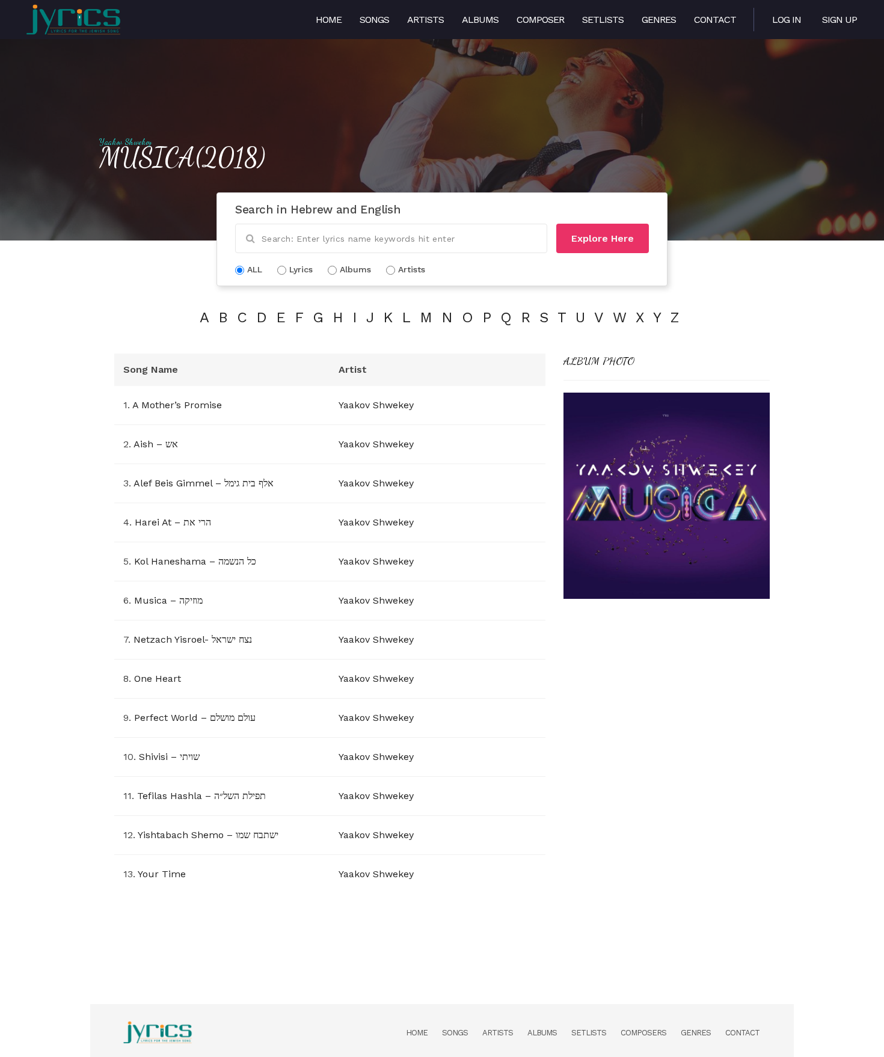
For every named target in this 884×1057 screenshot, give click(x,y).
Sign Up (839, 19)
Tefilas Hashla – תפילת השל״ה (201, 795)
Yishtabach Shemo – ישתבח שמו (208, 835)
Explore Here (602, 238)
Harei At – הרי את (173, 522)
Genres (659, 19)
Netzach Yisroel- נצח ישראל (193, 639)
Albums (480, 19)
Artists (425, 19)
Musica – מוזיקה (168, 600)
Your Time (162, 874)
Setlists (603, 19)
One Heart (157, 678)
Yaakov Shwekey (125, 142)
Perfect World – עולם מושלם (195, 717)
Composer (540, 19)
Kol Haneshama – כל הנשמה (195, 561)
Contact (715, 19)
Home (329, 19)
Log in (786, 19)
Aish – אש (156, 444)
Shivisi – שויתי (169, 756)
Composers (643, 1032)
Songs (374, 19)
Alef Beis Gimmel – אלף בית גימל (204, 483)
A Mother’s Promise (177, 405)
